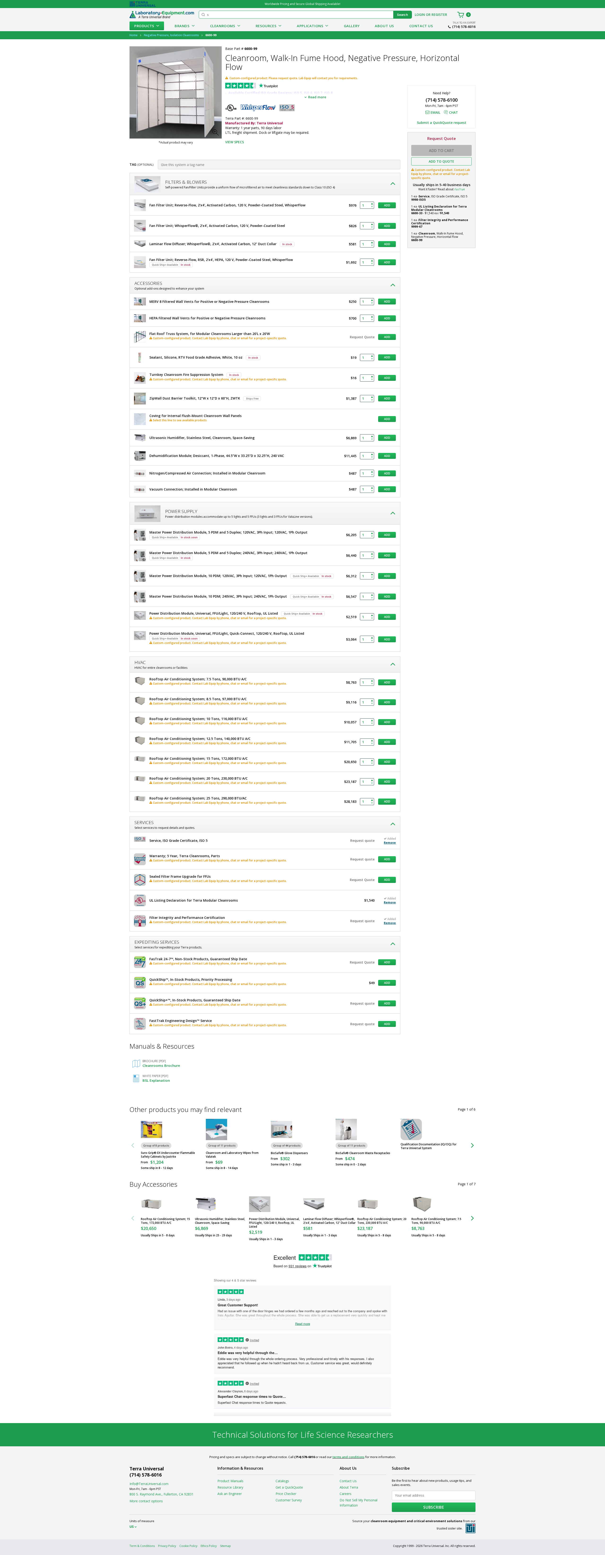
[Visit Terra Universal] (143, 4)
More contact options (146, 1501)
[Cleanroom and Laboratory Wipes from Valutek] (216, 1129)
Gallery (352, 25)
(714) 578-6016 (463, 27)
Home (134, 35)
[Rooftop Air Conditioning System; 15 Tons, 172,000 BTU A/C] (151, 1204)
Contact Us (421, 25)
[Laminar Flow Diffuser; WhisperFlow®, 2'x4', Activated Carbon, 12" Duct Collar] (313, 1204)
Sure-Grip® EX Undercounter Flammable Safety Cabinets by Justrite (168, 1155)
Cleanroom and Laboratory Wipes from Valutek (232, 1155)
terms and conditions (348, 1457)
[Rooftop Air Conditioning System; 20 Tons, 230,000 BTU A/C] (368, 1204)
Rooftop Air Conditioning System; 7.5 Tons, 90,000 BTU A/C (436, 1221)
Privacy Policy (167, 1546)
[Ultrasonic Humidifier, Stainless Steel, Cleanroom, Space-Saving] (205, 1204)
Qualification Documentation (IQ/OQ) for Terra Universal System (429, 1146)
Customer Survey (289, 1500)
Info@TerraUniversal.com (149, 1483)
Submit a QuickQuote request (441, 122)
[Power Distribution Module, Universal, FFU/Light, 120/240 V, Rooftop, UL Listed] (259, 1204)
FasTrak (459, 189)
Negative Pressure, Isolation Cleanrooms (171, 35)
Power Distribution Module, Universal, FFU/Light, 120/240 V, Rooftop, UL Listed (274, 1223)
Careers (345, 1493)
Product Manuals (230, 1481)
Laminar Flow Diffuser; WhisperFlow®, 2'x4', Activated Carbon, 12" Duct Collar (329, 1221)
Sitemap (225, 1546)
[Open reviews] (260, 86)
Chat (453, 112)
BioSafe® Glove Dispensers (289, 1153)
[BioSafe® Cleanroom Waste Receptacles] (346, 1129)
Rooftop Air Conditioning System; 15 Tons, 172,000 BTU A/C (165, 1221)
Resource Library (230, 1487)
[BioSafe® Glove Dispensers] (281, 1129)
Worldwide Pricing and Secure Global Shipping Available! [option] (302, 4)
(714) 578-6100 (442, 100)
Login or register (431, 14)
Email (435, 112)
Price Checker (286, 1493)
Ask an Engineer (229, 1493)
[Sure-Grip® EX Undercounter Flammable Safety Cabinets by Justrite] (151, 1129)
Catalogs (282, 1481)
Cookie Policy (188, 1546)
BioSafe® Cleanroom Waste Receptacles (363, 1153)
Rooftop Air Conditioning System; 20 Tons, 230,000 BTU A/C (381, 1221)
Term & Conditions (142, 1546)
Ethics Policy (209, 1546)
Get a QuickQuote (289, 1487)
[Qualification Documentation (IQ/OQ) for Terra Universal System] (411, 1129)
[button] (217, 134)
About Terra (349, 1487)
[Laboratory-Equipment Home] (162, 14)
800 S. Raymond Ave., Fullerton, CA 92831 (162, 1494)
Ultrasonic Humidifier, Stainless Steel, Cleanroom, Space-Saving (220, 1221)
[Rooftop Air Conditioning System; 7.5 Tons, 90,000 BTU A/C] (422, 1204)
